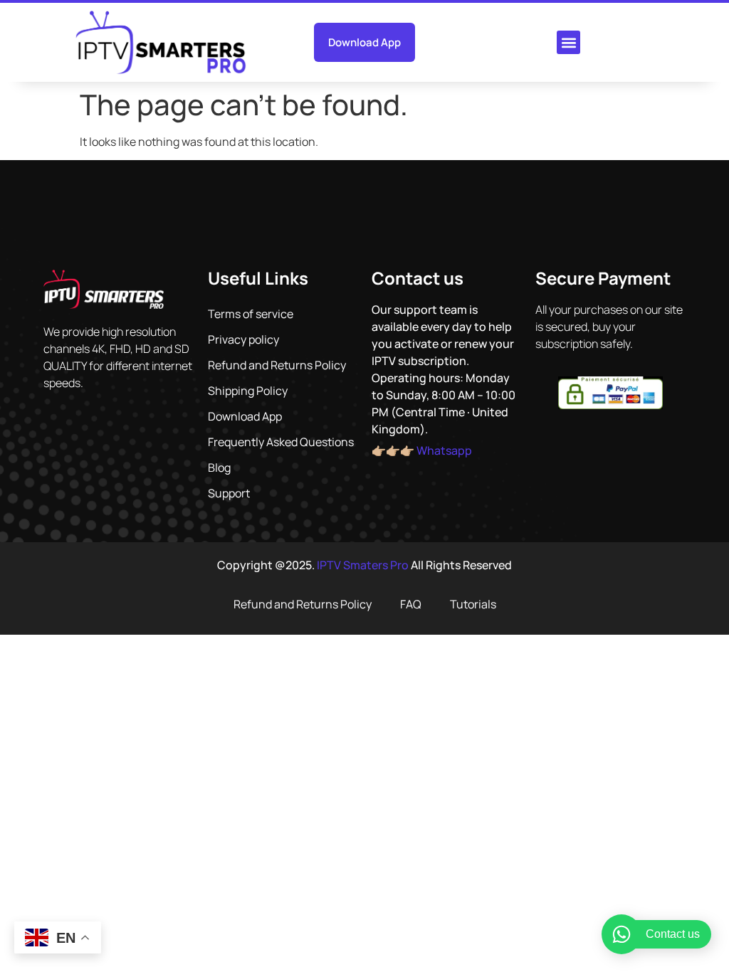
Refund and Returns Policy (277, 365)
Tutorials (473, 604)
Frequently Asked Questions (281, 442)
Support (229, 493)
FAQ (410, 604)
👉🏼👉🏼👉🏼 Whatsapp (422, 450)
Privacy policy (243, 339)
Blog (219, 467)
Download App (245, 416)
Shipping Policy (248, 390)
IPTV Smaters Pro (363, 565)
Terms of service (250, 314)
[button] (568, 42)
